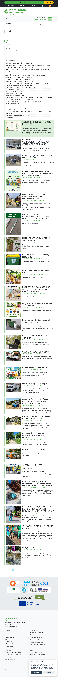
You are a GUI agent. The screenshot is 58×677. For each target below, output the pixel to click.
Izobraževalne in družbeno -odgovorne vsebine (18, 51)
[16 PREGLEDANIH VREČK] (13, 471)
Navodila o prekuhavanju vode (13, 654)
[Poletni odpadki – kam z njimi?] (13, 374)
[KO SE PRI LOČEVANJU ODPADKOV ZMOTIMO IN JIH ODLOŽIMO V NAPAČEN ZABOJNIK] (13, 293)
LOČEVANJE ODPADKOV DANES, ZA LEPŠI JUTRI (36, 255)
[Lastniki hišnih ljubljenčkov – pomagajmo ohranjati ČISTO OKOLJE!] (13, 439)
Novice (7, 40)
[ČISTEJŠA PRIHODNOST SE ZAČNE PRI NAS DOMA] (13, 128)
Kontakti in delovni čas (36, 652)
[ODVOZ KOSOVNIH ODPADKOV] (13, 358)
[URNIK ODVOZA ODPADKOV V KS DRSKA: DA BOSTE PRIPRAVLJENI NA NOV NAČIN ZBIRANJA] (13, 180)
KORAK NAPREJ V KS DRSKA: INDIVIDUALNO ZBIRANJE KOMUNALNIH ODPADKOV (34, 196)
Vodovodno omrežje (10, 659)
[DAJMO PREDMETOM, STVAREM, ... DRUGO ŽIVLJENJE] (13, 276)
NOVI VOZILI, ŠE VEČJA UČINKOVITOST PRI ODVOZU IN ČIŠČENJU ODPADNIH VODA (35, 141)
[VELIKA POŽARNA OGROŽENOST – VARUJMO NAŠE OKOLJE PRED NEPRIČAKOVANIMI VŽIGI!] (13, 406)
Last (44, 570)
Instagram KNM (10, 646)
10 (36, 570)
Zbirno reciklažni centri (36, 637)
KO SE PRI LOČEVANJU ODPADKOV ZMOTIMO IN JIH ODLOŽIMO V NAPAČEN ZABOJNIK (36, 289)
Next (40, 570)
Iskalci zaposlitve (34, 657)
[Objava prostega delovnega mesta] (13, 390)
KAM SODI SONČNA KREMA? (34, 449)
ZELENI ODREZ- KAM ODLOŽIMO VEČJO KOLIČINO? (36, 239)
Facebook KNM (10, 644)
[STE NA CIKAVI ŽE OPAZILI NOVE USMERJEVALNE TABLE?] (13, 423)
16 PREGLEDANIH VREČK (32, 465)
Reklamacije (11, 5)
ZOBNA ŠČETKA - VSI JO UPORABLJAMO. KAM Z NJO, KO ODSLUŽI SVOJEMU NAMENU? (35, 216)
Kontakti (33, 5)
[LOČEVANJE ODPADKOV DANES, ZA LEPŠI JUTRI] (13, 261)
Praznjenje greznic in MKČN (37, 644)
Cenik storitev (9, 47)
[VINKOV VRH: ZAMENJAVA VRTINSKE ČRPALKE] (13, 535)
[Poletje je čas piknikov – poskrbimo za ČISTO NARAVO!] (13, 309)
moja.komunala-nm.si (41, 19)
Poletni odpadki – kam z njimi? (35, 367)
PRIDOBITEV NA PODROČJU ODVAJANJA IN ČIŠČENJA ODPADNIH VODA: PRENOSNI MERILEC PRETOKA (38, 483)
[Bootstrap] (12, 619)
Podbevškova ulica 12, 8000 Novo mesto (15, 622)
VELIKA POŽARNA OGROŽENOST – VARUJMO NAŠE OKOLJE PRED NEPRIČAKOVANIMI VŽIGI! (36, 401)
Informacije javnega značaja (37, 654)
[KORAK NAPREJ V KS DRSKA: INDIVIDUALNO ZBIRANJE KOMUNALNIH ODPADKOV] (13, 202)
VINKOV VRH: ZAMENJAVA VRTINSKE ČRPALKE (37, 527)
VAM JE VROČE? (28, 547)
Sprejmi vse (36, 672)
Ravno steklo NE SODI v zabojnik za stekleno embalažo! (37, 321)
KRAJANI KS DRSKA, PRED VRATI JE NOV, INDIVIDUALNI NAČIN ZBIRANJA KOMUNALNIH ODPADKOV (38, 508)
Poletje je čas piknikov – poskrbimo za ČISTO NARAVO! (37, 304)
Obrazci (22, 5)
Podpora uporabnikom (11, 55)
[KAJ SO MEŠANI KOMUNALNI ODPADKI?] (13, 342)
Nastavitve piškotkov (49, 668)
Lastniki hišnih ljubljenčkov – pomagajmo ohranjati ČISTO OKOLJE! (34, 435)
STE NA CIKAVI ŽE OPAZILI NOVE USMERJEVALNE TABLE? (36, 417)
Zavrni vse (49, 672)
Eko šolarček (9, 641)
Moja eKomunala (9, 45)
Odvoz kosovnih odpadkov (37, 635)
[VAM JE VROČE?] (13, 555)
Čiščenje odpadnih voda (36, 642)
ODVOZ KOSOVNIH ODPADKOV (35, 352)
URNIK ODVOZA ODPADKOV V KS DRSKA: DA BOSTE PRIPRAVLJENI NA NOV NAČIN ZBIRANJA (37, 173)
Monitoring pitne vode (11, 657)
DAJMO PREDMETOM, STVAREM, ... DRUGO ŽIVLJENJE (36, 271)
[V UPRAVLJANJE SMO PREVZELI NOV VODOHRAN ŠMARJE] (13, 161)
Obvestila (7, 43)
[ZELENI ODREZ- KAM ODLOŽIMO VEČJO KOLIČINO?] (13, 244)
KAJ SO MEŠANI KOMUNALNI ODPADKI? (34, 337)
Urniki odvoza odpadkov (36, 632)
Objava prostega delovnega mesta (37, 383)
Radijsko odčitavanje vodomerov (13, 652)
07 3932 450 (25, 2)
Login (7, 669)
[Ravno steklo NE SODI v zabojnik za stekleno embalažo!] (13, 326)
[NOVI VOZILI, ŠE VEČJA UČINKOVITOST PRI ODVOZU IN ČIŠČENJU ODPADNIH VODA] (13, 146)
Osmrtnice (8, 53)
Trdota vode (8, 661)
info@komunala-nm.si (11, 626)
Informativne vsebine (10, 637)
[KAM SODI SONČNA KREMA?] (13, 455)
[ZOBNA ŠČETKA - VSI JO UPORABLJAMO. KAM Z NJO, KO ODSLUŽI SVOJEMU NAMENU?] (13, 224)
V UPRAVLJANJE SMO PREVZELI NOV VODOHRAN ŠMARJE (37, 156)
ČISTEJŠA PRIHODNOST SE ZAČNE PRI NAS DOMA (36, 123)
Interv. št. (49, 2)
